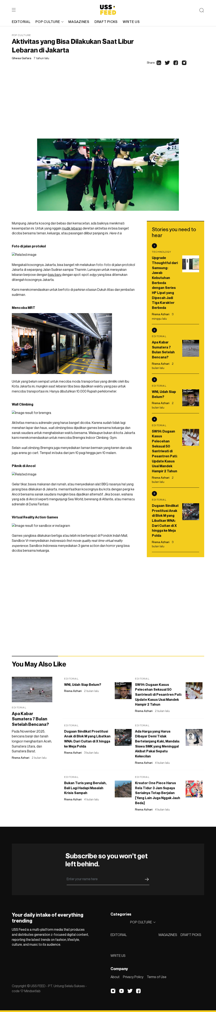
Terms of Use (156, 977)
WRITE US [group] (131, 22)
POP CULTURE (47, 22)
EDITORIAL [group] (21, 22)
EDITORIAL (119, 935)
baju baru (54, 274)
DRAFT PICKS (191, 935)
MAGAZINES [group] (78, 22)
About (115, 977)
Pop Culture (21, 35)
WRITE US (118, 955)
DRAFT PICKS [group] (106, 22)
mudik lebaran (72, 228)
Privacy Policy (133, 977)
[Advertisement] (108, 106)
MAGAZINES (168, 935)
